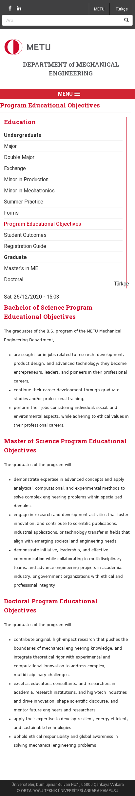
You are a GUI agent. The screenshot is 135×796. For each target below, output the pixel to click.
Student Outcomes (25, 235)
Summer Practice (23, 202)
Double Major (19, 157)
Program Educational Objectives (42, 224)
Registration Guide (25, 246)
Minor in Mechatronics (29, 190)
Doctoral (13, 279)
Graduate (15, 257)
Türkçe (122, 9)
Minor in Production (26, 179)
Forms (11, 213)
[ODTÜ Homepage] (28, 47)
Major (10, 146)
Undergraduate (23, 135)
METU (99, 9)
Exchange (15, 168)
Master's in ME (21, 268)
